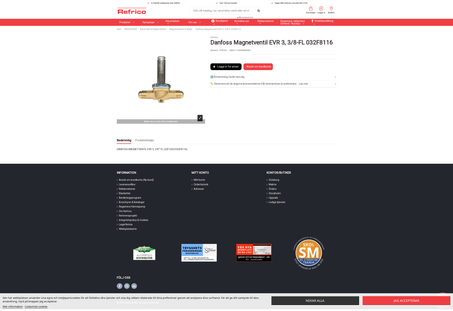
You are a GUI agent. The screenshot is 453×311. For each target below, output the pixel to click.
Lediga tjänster (277, 202)
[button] (150, 22)
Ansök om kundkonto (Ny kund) (136, 179)
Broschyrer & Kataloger (132, 202)
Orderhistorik (201, 184)
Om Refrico (125, 211)
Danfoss (214, 37)
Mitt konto (199, 179)
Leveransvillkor (127, 184)
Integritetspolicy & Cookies (133, 220)
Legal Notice (126, 224)
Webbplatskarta (128, 228)
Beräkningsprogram (130, 197)
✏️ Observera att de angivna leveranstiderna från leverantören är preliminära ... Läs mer (259, 83)
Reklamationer (127, 188)
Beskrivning (124, 140)
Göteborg (274, 179)
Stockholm (275, 193)
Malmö (273, 184)
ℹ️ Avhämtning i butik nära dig (227, 76)
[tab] (273, 77)
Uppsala (273, 197)
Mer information (13, 306)
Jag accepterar (406, 300)
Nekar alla (315, 300)
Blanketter (125, 193)
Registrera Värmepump (132, 206)
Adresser (199, 188)
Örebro (273, 188)
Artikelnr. (214, 50)
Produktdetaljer (144, 140)
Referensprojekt (128, 215)
